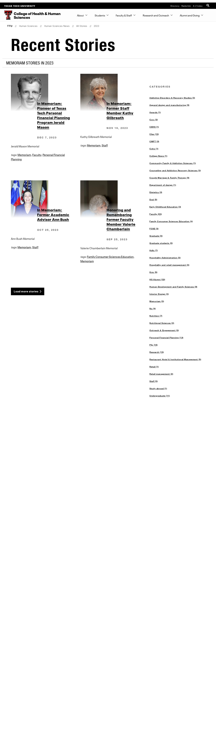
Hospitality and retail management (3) (169, 265)
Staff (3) (153, 381)
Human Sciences (28, 25)
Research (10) (156, 352)
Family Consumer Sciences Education (110, 256)
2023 (96, 25)
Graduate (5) (156, 236)
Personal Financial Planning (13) (166, 337)
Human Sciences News (57, 25)
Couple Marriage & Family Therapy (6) (169, 177)
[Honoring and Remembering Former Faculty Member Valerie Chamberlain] (115, 199)
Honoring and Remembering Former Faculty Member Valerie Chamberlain (121, 219)
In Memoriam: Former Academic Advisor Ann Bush (53, 214)
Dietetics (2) (155, 192)
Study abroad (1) (158, 388)
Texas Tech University (19, 5)
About (80, 15)
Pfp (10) (153, 345)
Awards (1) (155, 112)
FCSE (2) (154, 228)
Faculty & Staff (124, 15)
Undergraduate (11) (159, 395)
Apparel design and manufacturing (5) (169, 105)
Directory (174, 5)
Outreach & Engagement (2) (164, 330)
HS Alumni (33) (157, 279)
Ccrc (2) (153, 119)
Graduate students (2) (161, 243)
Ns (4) (152, 308)
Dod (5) (153, 199)
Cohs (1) (153, 148)
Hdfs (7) (153, 250)
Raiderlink (186, 5)
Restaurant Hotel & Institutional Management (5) (175, 359)
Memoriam (24, 154)
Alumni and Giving (190, 15)
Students (100, 15)
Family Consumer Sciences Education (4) (171, 221)
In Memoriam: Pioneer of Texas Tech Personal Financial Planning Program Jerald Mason (53, 115)
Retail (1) (154, 366)
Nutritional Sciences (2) (161, 323)
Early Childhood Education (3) (165, 207)
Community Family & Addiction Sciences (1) (172, 163)
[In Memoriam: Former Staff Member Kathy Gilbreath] (115, 92)
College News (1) (158, 156)
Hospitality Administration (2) (165, 257)
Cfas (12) (154, 134)
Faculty (36, 154)
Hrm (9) (153, 272)
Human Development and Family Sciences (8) (173, 286)
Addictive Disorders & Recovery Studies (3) (172, 98)
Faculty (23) (155, 214)
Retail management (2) (161, 374)
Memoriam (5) (156, 301)
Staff (105, 145)
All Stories (81, 25)
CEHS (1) (154, 127)
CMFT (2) (154, 141)
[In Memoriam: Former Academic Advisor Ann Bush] (45, 199)
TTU (9, 25)
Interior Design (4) (159, 294)
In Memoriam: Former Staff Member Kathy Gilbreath (120, 110)
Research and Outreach (156, 15)
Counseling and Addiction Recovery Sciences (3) (175, 170)
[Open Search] (208, 5)
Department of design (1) (162, 185)
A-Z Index (198, 5)
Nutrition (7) (155, 316)
